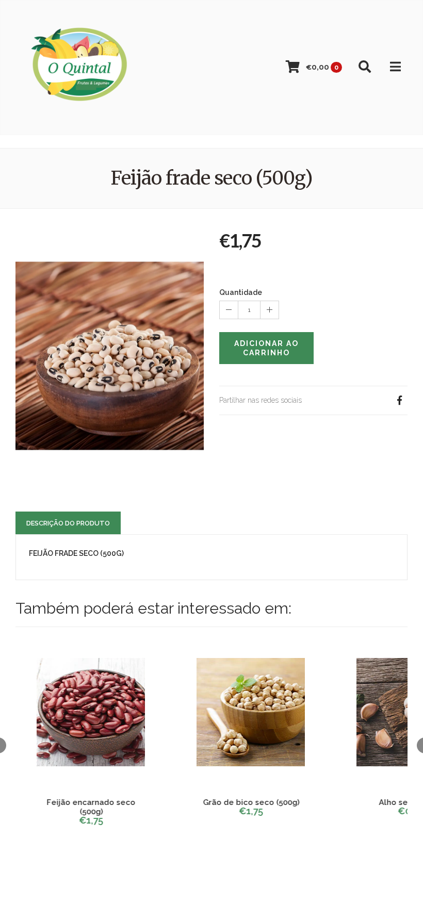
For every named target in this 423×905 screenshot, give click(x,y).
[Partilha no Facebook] (399, 400)
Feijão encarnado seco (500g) (87, 807)
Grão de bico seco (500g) (248, 802)
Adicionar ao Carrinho (266, 348)
